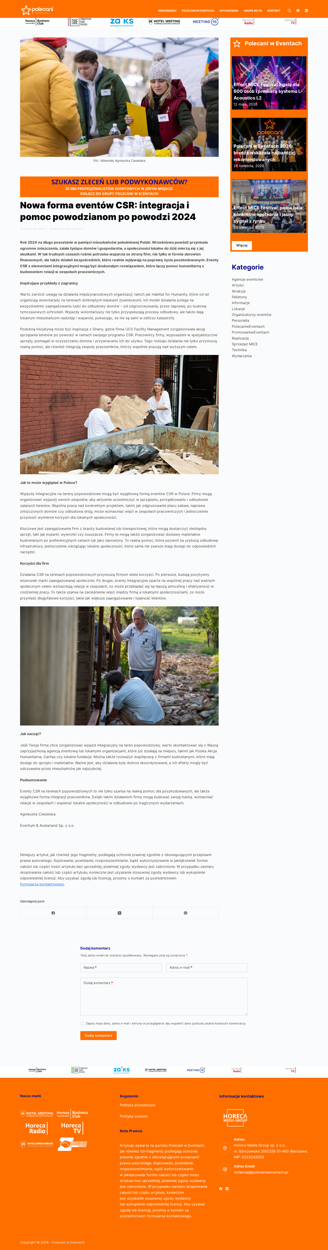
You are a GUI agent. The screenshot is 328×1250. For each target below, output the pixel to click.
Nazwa (90, 967)
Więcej (241, 245)
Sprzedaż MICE (245, 344)
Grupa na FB (253, 10)
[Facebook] (298, 10)
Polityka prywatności (137, 1105)
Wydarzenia (229, 10)
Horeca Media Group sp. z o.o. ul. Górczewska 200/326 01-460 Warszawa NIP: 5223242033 (270, 1151)
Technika (239, 350)
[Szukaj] (289, 10)
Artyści (238, 285)
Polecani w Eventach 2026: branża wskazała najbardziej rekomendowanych (264, 152)
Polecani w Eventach (198, 10)
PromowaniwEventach (250, 332)
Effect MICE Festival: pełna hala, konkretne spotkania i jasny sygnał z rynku (268, 214)
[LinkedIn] (306, 10)
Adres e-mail (181, 967)
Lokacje (238, 309)
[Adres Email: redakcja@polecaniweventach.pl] (224, 1169)
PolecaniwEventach (248, 326)
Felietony (57, 228)
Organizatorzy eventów (252, 314)
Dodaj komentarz (98, 983)
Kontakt (274, 10)
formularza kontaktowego (42, 884)
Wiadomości (167, 10)
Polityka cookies (134, 1116)
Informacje (74, 228)
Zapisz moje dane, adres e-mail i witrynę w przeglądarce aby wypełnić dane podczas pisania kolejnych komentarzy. (166, 1023)
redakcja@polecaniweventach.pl (261, 1172)
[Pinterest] (186, 913)
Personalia (240, 320)
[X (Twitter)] (119, 913)
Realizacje (240, 338)
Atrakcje (239, 291)
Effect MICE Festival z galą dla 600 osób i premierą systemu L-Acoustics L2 (268, 91)
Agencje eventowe (247, 279)
